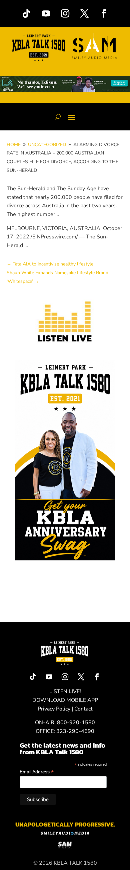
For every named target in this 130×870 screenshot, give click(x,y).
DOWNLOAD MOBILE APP (65, 700)
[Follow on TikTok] (26, 13)
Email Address (37, 772)
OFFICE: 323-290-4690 (65, 731)
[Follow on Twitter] (81, 676)
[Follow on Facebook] (103, 13)
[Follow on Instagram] (65, 13)
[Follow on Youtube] (45, 13)
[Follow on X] (84, 13)
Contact (83, 709)
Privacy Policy (54, 709)
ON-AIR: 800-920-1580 (65, 722)
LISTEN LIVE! (65, 691)
